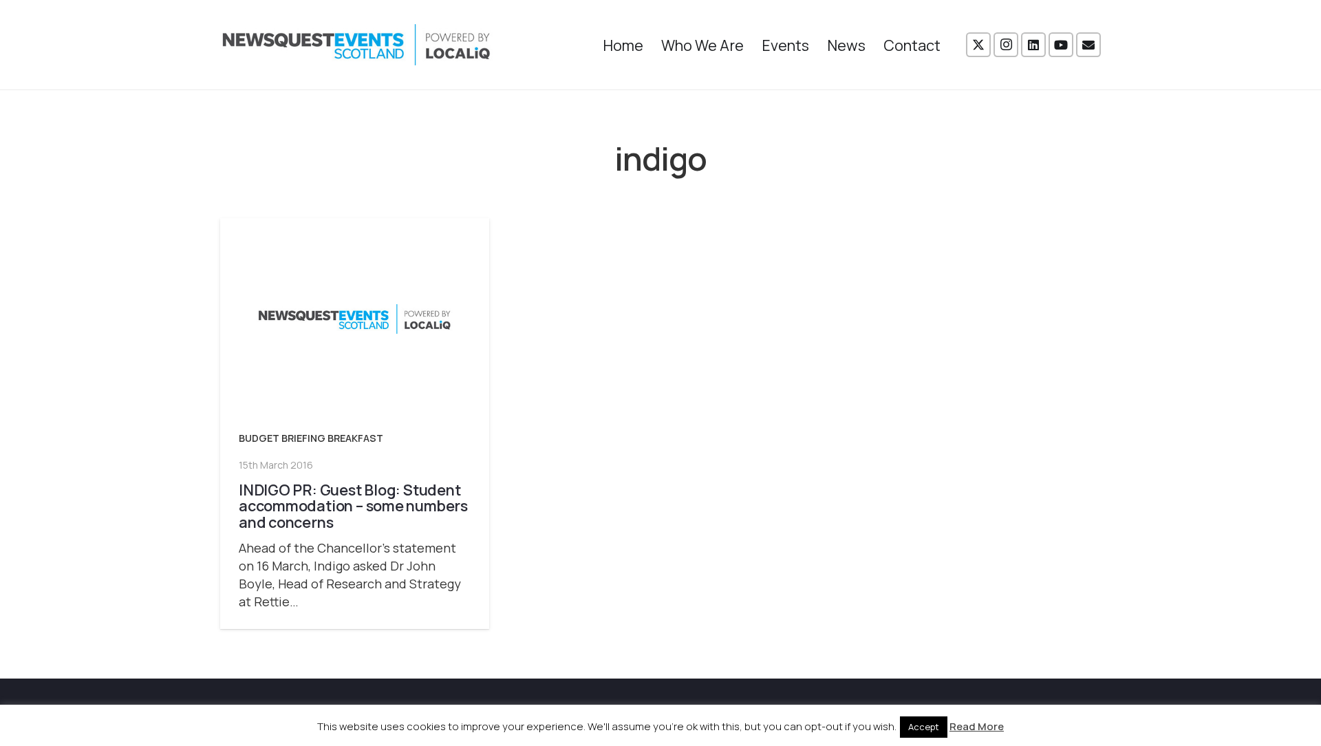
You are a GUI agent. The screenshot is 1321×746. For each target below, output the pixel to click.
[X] (978, 44)
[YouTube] (1061, 44)
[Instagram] (1006, 44)
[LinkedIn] (1033, 44)
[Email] (1088, 44)
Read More (976, 726)
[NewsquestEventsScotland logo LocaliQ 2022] (356, 44)
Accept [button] (923, 727)
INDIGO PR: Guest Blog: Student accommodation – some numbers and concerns (353, 506)
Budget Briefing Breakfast (311, 438)
